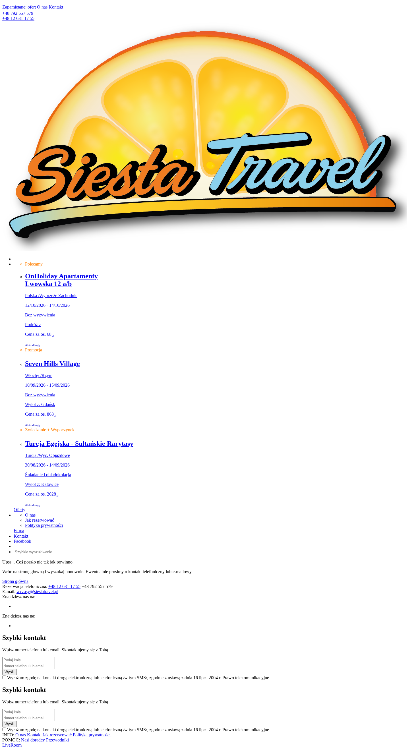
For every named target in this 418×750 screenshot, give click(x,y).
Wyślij (10, 672)
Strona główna (15, 581)
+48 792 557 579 (17, 13)
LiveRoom (12, 745)
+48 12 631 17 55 (18, 18)
